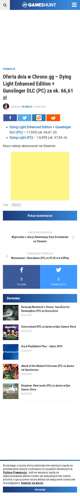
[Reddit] (53, 117)
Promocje (9, 68)
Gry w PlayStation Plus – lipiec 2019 (41, 346)
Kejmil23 (27, 106)
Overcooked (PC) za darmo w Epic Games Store (48, 326)
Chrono (16, 205)
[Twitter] (24, 117)
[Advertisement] (40, 38)
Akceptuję (40, 489)
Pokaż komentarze (40, 216)
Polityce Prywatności (15, 472)
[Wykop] (39, 117)
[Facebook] (10, 117)
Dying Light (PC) (21, 137)
